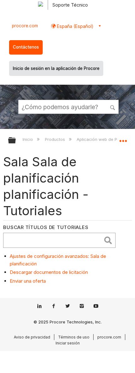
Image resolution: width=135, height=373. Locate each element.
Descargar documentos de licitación (49, 272)
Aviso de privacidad (32, 337)
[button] (113, 107)
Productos (55, 139)
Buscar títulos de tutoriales (45, 227)
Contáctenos (26, 47)
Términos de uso (73, 337)
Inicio (28, 139)
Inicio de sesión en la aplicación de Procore (56, 68)
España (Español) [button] (75, 26)
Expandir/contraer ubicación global (123, 138)
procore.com (25, 25)
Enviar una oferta (28, 281)
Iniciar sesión (68, 343)
